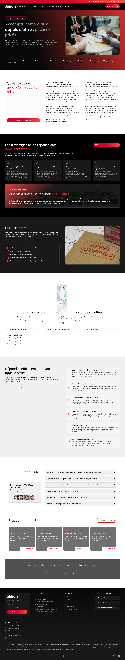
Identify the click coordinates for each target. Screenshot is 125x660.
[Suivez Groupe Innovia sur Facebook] (119, 656)
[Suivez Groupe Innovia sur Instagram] (116, 656)
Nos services (23, 6)
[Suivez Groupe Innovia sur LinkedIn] (114, 656)
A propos (59, 6)
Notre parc (50, 6)
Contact (67, 6)
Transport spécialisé (38, 6)
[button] (16, 18)
